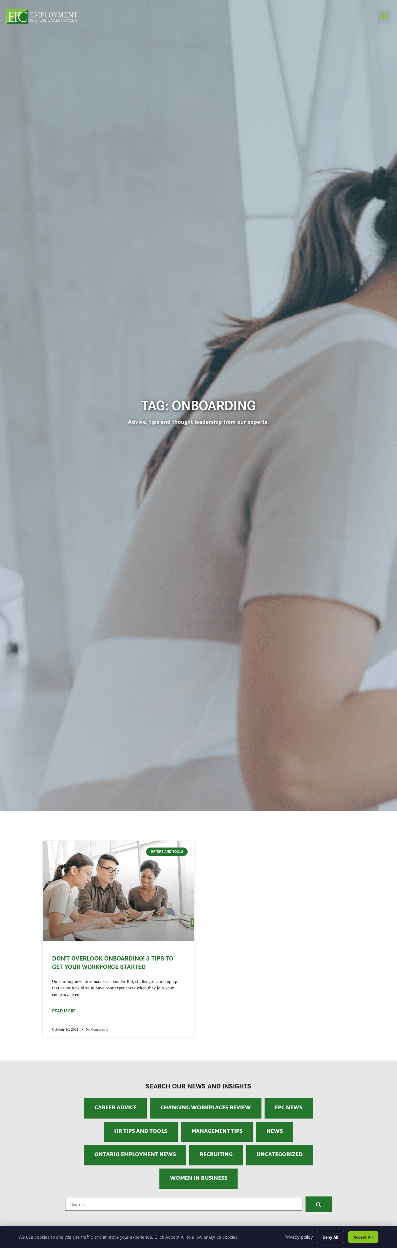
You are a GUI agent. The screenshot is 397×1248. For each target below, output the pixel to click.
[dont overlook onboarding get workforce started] (118, 891)
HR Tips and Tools (140, 1131)
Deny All (330, 1237)
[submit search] (319, 1204)
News (274, 1131)
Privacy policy (298, 1237)
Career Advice (115, 1108)
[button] (384, 17)
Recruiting (216, 1155)
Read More (64, 1010)
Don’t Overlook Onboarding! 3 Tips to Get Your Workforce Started (112, 962)
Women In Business (198, 1178)
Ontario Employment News (135, 1155)
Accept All (363, 1237)
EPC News (288, 1108)
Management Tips (217, 1131)
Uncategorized (279, 1155)
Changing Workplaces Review (205, 1108)
